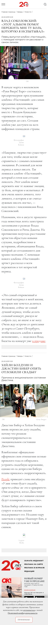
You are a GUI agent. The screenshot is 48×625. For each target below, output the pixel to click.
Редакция (29, 571)
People (5, 479)
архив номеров (29, 590)
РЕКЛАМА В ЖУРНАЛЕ (34, 568)
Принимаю (24, 619)
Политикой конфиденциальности (22, 613)
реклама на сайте (33, 564)
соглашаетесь (29, 610)
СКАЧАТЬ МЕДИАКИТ (33, 561)
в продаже (38, 341)
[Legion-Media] (24, 535)
